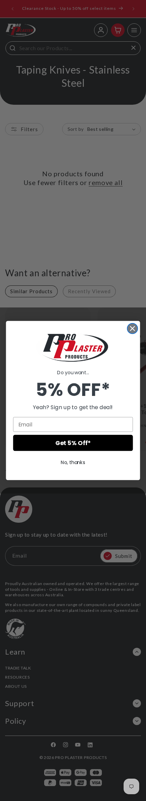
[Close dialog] (132, 328)
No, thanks (73, 462)
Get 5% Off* (73, 443)
